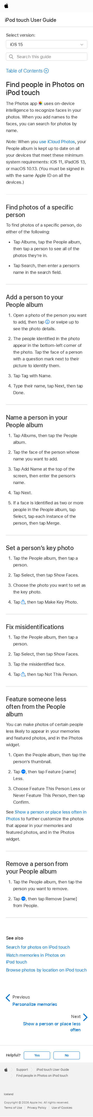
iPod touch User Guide (30, 20)
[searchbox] (46, 56)
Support (22, 1070)
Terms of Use (13, 1107)
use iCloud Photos (57, 141)
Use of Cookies (62, 1107)
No (67, 1055)
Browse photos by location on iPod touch (46, 970)
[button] (27, 71)
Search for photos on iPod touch (38, 947)
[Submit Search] (11, 57)
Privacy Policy (36, 1107)
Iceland (8, 1094)
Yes (37, 1055)
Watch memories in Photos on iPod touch (35, 958)
